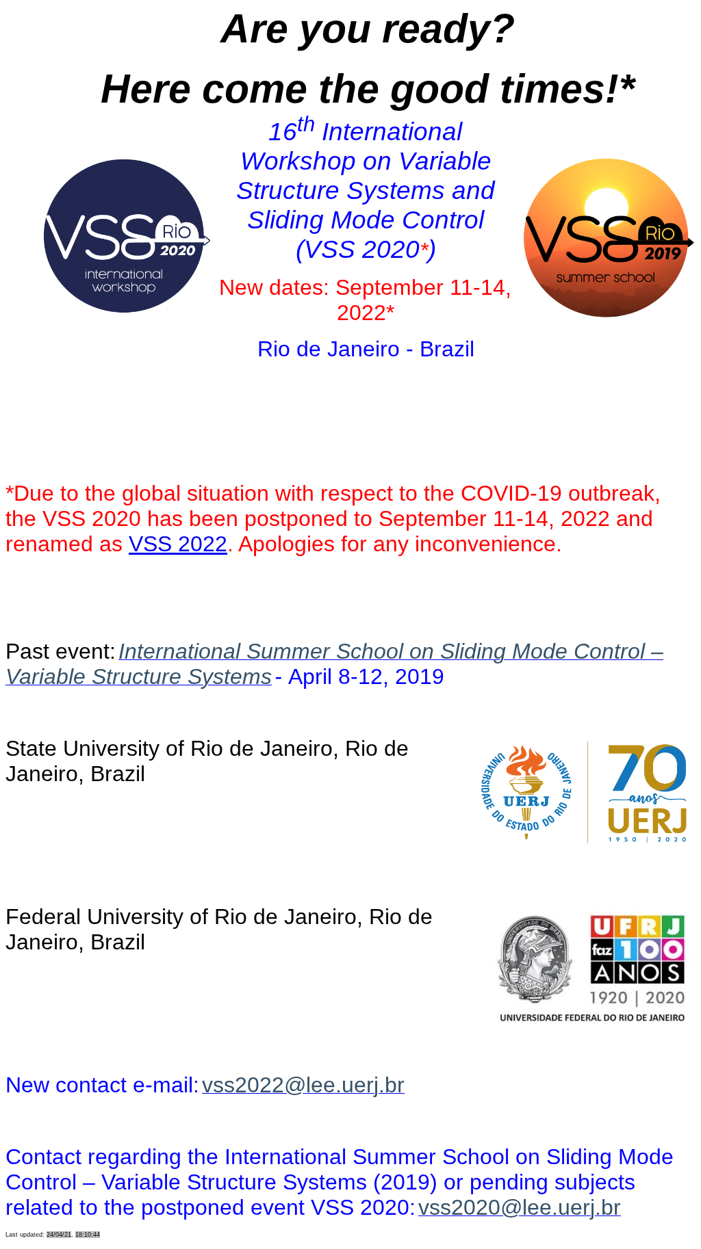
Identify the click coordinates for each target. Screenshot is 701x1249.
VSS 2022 (178, 543)
